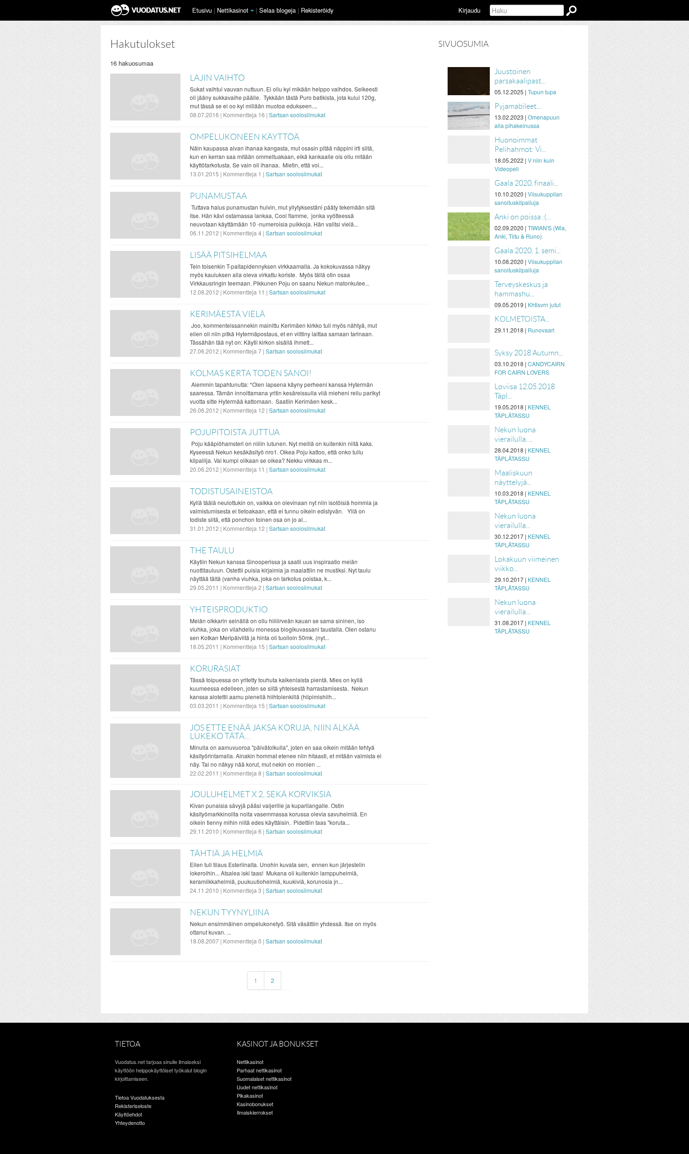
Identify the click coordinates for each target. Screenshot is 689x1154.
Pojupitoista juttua (235, 432)
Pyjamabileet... (517, 106)
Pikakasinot (250, 1095)
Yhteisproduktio (229, 609)
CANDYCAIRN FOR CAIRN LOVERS (529, 368)
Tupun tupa (542, 92)
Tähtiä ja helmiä (226, 853)
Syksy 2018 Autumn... (528, 353)
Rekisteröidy (317, 10)
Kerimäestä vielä (227, 314)
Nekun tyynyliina (230, 912)
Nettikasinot (232, 10)
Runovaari (541, 330)
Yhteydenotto (130, 1122)
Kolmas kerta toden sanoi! (251, 373)
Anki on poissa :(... (522, 217)
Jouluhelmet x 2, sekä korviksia (260, 794)
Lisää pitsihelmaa (228, 255)
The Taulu (212, 550)
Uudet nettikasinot (257, 1087)
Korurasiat (215, 668)
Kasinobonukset (255, 1104)
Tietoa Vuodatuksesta (140, 1097)
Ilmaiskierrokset (255, 1112)
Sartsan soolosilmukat (297, 115)
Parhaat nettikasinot (259, 1070)
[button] (252, 11)
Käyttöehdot (128, 1114)
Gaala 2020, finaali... (526, 183)
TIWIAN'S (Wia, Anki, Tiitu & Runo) (530, 232)
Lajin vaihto (217, 78)
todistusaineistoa (231, 491)
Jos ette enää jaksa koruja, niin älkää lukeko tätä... (274, 732)
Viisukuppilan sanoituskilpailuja (528, 198)
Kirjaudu (469, 10)
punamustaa (218, 196)
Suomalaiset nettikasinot (264, 1078)
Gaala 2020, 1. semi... (527, 251)
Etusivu (202, 10)
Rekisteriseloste (133, 1105)
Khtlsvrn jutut (544, 305)
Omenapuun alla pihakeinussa (527, 121)
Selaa (277, 10)
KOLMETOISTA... (521, 319)
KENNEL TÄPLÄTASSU (522, 411)
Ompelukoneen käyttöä (245, 137)
